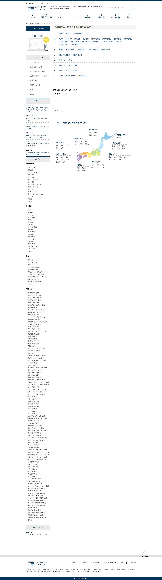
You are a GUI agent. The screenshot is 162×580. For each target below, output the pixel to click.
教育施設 (30, 229)
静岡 (92, 167)
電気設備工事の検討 (34, 404)
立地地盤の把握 (32, 307)
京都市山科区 (63, 44)
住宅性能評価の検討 (34, 314)
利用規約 (122, 562)
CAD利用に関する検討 (34, 481)
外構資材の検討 (32, 476)
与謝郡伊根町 (83, 75)
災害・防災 (31, 196)
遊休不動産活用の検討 (34, 300)
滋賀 (75, 141)
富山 (95, 132)
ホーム (33, 17)
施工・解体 (31, 177)
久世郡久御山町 (75, 44)
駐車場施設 (31, 241)
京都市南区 (119, 42)
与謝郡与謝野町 (71, 75)
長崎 (67, 157)
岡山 (67, 145)
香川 (83, 168)
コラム (60, 17)
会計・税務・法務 (33, 179)
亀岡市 (61, 39)
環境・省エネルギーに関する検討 (37, 457)
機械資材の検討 (32, 474)
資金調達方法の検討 (34, 334)
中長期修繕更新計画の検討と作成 (37, 322)
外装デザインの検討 (34, 353)
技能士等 (30, 265)
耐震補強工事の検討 (34, 447)
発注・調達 (31, 175)
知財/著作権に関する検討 (35, 425)
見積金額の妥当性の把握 (35, 370)
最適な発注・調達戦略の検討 (36, 380)
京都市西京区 (86, 42)
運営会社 (129, 17)
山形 (118, 148)
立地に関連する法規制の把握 (36, 305)
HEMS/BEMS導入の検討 (35, 491)
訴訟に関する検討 (33, 423)
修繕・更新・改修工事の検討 (36, 440)
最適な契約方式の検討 (34, 377)
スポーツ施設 (32, 239)
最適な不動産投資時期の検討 (36, 512)
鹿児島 (58, 162)
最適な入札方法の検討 (34, 372)
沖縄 (63, 162)
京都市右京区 (95, 39)
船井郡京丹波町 (73, 65)
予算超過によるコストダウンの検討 (38, 382)
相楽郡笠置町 (70, 50)
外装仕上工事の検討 (34, 401)
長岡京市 (62, 60)
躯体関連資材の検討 (34, 462)
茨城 (110, 157)
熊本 (57, 159)
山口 (62, 148)
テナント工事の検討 (34, 445)
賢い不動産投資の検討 (34, 510)
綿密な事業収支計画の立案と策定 (37, 331)
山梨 (92, 165)
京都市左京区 (128, 39)
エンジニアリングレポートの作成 (37, 317)
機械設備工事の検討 (34, 406)
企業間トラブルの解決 (34, 421)
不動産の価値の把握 (34, 302)
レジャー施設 (32, 249)
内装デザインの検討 (34, 351)
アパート (30, 212)
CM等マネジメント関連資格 (36, 274)
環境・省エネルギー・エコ (36, 194)
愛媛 (78, 170)
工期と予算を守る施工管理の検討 (37, 389)
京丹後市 (86, 39)
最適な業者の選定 (33, 375)
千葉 (110, 159)
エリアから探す (115, 17)
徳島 (78, 168)
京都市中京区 (74, 42)
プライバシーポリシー (109, 562)
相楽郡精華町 (81, 50)
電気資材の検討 (32, 471)
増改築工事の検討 (33, 442)
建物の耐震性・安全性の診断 (36, 312)
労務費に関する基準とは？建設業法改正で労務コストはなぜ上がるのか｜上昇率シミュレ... (37, 110)
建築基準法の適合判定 (34, 319)
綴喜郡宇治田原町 (65, 55)
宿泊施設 (30, 222)
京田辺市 (77, 39)
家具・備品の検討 (33, 469)
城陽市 (61, 50)
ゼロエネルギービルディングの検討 (38, 486)
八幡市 (61, 75)
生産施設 (30, 234)
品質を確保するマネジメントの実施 (38, 452)
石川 (90, 135)
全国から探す (101, 17)
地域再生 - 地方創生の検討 (35, 358)
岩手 (118, 146)
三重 (102, 167)
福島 (123, 148)
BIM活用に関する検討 (34, 479)
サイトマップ (75, 562)
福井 (95, 135)
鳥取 (57, 145)
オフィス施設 (32, 217)
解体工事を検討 (32, 413)
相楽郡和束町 (105, 50)
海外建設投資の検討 (34, 326)
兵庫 (75, 144)
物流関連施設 (32, 236)
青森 (113, 146)
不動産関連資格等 (33, 269)
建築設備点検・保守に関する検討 (37, 430)
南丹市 (70, 60)
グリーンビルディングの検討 (36, 488)
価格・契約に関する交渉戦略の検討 (38, 384)
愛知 (97, 167)
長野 (97, 165)
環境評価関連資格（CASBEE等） (38, 277)
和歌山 (87, 144)
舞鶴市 (61, 70)
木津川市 (69, 39)
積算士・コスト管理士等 (35, 272)
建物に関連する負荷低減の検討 (37, 493)
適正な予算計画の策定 (34, 329)
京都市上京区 (106, 39)
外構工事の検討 (32, 409)
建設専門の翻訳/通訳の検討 (36, 428)
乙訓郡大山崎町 (78, 34)
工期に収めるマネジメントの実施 (37, 450)
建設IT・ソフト (32, 191)
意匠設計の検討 (32, 336)
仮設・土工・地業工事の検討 (36, 394)
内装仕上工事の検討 (34, 399)
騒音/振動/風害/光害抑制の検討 (37, 503)
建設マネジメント (33, 187)
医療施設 (30, 224)
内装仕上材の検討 (33, 464)
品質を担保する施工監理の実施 (37, 392)
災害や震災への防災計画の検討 (37, 505)
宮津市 (68, 70)
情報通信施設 (32, 244)
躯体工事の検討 (32, 396)
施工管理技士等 (32, 262)
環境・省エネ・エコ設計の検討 (37, 348)
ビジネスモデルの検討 (34, 324)
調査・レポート (32, 167)
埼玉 (125, 157)
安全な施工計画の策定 (34, 387)
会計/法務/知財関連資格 (35, 282)
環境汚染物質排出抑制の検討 (36, 500)
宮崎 (67, 159)
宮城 (123, 146)
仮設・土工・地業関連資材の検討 (37, 459)
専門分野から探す (46, 17)
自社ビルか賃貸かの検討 (35, 297)
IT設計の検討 (31, 346)
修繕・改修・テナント (34, 184)
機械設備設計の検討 (34, 343)
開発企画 (30, 170)
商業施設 (30, 220)
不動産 (30, 199)
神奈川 (121, 159)
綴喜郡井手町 (77, 55)
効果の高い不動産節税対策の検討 (37, 517)
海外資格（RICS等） (34, 279)
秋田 (113, 148)
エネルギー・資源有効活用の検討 (37, 498)
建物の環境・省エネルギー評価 (37, 310)
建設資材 (30, 189)
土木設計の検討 (32, 363)
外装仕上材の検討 (33, 467)
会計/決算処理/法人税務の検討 (37, 416)
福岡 (57, 157)
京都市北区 (117, 39)
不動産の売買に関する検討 (36, 515)
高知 (83, 170)
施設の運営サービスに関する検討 (37, 438)
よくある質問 (132, 562)
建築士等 (30, 260)
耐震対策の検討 (32, 507)
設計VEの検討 (32, 365)
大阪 (86, 141)
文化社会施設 (32, 232)
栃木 (115, 157)
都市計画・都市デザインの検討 (37, 355)
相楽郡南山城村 (94, 50)
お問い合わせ (95, 562)
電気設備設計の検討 (34, 341)
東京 (115, 159)
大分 (62, 159)
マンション (31, 215)
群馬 (120, 157)
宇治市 (68, 34)
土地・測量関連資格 (34, 267)
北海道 (119, 138)
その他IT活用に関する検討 (35, 483)
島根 (62, 145)
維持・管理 (31, 182)
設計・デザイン (32, 172)
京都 (81, 141)
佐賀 (62, 157)
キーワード (74, 17)
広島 (57, 148)
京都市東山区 (97, 42)
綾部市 (61, 34)
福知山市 (62, 65)
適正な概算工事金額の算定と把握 (37, 367)
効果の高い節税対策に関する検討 (37, 418)
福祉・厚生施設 (32, 227)
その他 (30, 201)
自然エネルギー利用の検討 (36, 495)
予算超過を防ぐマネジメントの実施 (38, 454)
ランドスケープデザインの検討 (37, 360)
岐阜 (102, 165)
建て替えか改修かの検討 (35, 295)
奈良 (81, 144)
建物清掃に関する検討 (34, 433)
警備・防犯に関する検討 (35, 435)
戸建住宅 (30, 210)
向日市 (75, 70)
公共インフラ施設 (33, 246)
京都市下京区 (63, 42)
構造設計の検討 (32, 339)
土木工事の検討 (32, 411)
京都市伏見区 (108, 42)
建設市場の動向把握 (34, 293)
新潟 (90, 132)
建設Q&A (88, 17)
